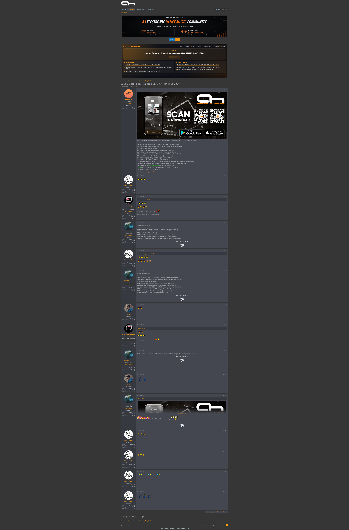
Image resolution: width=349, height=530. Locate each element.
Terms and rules (203, 525)
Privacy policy (213, 525)
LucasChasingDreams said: (145, 254)
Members (151, 9)
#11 (226, 395)
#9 (226, 351)
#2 (226, 176)
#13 (226, 451)
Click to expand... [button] (182, 413)
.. (182, 246)
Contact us (195, 525)
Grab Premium (142, 172)
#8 (226, 325)
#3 (226, 196)
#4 (226, 222)
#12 (226, 430)
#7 (226, 304)
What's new (140, 9)
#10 (226, 375)
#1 (226, 90)
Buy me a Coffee (151, 172)
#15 (226, 492)
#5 (226, 250)
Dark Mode (125, 525)
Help (219, 525)
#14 (226, 471)
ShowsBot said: (142, 399)
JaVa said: (140, 328)
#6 (226, 270)
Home (124, 9)
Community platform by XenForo (174, 528)
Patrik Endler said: (143, 200)
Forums (131, 9)
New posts (124, 12)
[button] (145, 9)
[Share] (224, 90)
